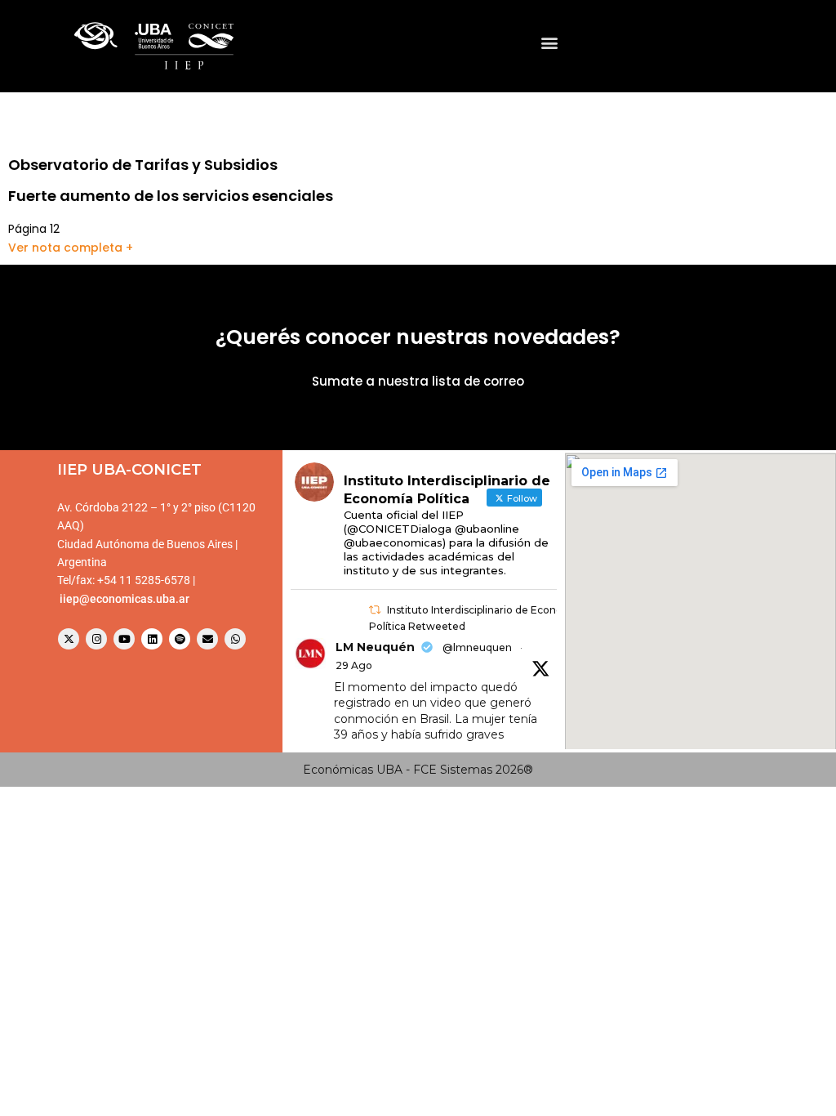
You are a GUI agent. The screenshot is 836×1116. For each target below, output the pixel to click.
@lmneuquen (477, 647)
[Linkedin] (151, 639)
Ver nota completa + (70, 247)
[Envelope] (207, 639)
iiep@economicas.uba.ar (124, 598)
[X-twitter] (68, 639)
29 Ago (354, 665)
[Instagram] (96, 639)
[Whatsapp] (235, 639)
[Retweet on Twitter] (374, 610)
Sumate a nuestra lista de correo (418, 381)
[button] (549, 42)
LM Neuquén (375, 647)
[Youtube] (124, 639)
